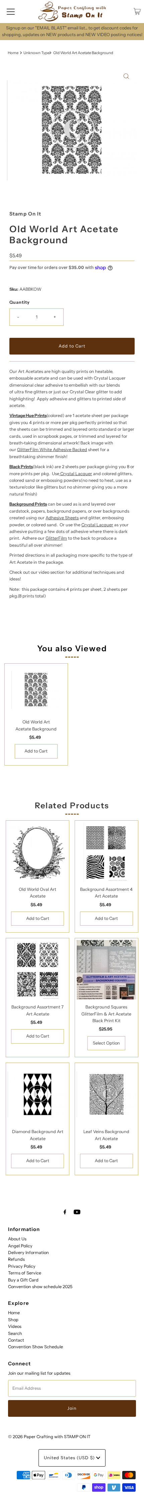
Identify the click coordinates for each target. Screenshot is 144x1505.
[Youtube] (77, 1212)
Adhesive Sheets (62, 517)
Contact (16, 1340)
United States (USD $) (70, 1457)
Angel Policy (20, 1245)
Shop (13, 1319)
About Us (17, 1238)
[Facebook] (65, 1212)
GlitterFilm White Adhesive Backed (52, 449)
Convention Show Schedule (35, 1346)
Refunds (16, 1259)
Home (13, 52)
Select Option (106, 1043)
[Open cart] (137, 11)
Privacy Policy (21, 1266)
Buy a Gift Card (23, 1279)
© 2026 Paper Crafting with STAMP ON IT (49, 1436)
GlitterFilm (56, 538)
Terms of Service (24, 1272)
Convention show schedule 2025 (40, 1286)
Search (15, 1333)
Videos (14, 1326)
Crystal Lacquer (76, 473)
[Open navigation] (11, 11)
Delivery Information (28, 1252)
